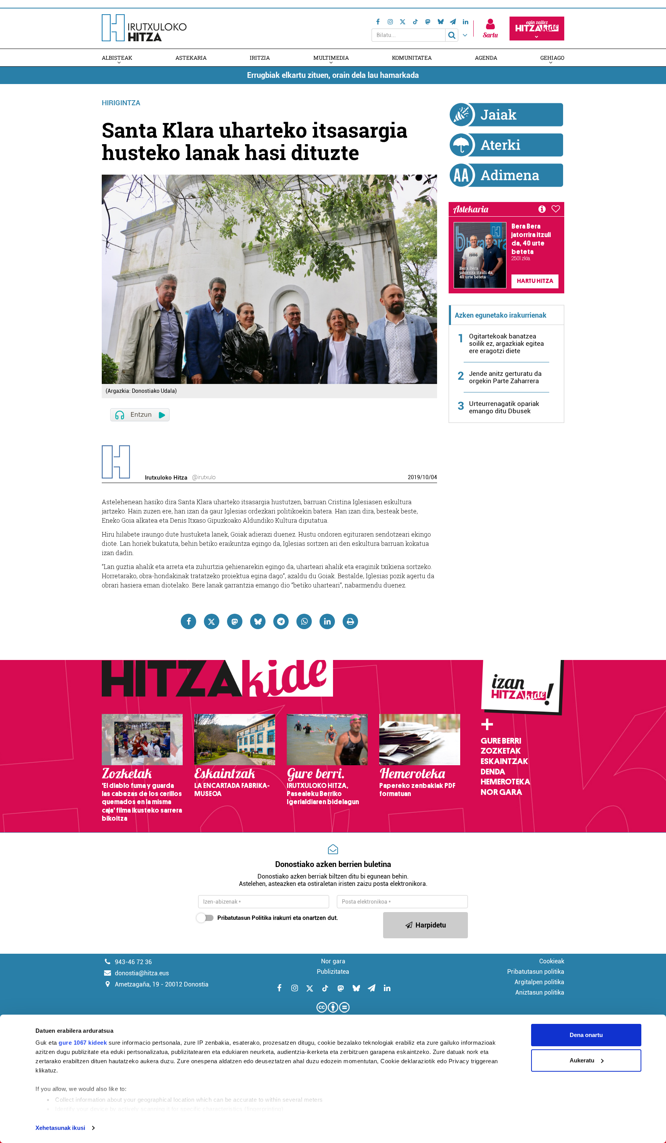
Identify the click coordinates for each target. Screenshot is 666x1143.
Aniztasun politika (539, 992)
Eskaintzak (504, 761)
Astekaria (191, 57)
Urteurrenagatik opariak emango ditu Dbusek (504, 407)
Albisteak (117, 57)
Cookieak (551, 961)
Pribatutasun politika (535, 971)
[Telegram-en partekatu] (281, 621)
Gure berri (501, 741)
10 (425, 477)
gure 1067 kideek (83, 1042)
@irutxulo (203, 477)
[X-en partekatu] (211, 621)
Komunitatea (412, 57)
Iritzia (260, 57)
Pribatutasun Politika (244, 917)
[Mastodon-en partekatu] (234, 621)
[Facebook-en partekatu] (188, 621)
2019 (414, 477)
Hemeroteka (505, 782)
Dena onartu (586, 1035)
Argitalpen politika (539, 982)
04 (434, 477)
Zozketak (501, 751)
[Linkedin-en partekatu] (327, 621)
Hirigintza (121, 102)
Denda (493, 772)
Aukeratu (582, 1060)
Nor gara (501, 792)
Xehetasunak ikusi (60, 1127)
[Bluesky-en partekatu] (258, 621)
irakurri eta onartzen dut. (277, 917)
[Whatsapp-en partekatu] (304, 621)
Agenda (486, 57)
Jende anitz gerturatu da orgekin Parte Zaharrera (505, 377)
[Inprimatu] (350, 621)
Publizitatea (333, 971)
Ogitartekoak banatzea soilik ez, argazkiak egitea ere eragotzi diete (506, 343)
